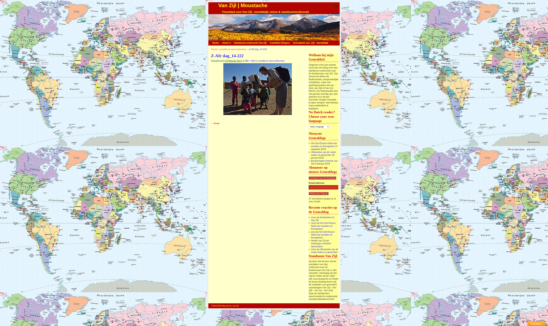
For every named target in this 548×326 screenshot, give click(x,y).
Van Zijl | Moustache (242, 5)
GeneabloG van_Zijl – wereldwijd (310, 43)
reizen (225, 43)
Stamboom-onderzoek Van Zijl (250, 43)
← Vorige (215, 123)
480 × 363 (250, 61)
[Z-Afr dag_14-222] (257, 90)
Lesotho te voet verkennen (233, 49)
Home (215, 43)
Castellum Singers (280, 43)
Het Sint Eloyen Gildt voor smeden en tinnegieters (323, 226)
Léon (313, 217)
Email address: (317, 183)
